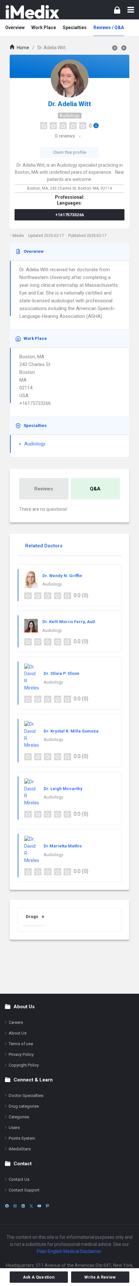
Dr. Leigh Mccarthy (63, 788)
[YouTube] (39, 1206)
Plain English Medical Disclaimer (69, 1251)
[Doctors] (32, 12)
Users (14, 1127)
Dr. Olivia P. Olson (61, 673)
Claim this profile (69, 152)
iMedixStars (20, 1148)
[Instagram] (15, 1206)
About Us (18, 1033)
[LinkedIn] (23, 1206)
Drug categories (24, 1106)
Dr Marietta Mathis (63, 846)
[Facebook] (7, 1206)
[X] (31, 1206)
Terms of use (21, 1043)
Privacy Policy (21, 1054)
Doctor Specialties (26, 1095)
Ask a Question (39, 1277)
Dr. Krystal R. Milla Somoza (71, 731)
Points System (22, 1138)
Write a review (100, 1277)
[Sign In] (117, 10)
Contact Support (24, 1190)
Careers (16, 1022)
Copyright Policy (24, 1065)
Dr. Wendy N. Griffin (62, 575)
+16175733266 (69, 214)
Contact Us (19, 1179)
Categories (19, 1116)
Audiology (69, 115)
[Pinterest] (47, 1206)
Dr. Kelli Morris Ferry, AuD (68, 621)
